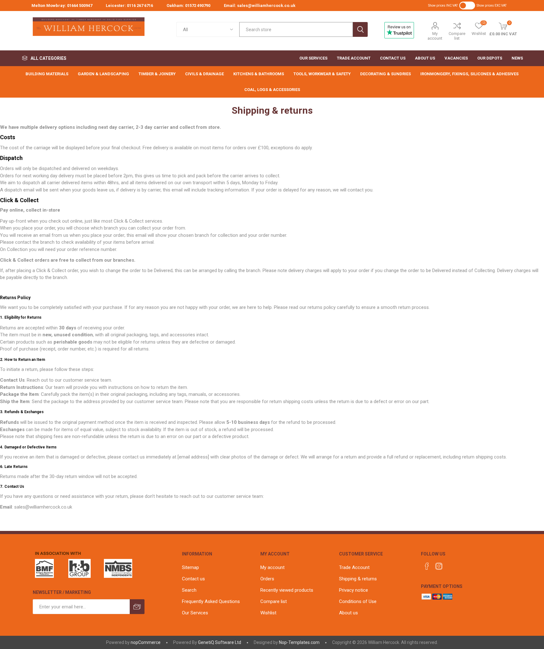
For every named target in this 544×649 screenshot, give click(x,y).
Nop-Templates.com (299, 642)
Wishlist (268, 613)
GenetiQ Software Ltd (219, 642)
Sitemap (190, 567)
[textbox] (296, 29)
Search (360, 29)
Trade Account (354, 567)
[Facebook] (427, 566)
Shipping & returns (358, 579)
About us (348, 613)
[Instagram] (439, 566)
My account (435, 36)
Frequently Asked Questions (211, 601)
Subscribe (137, 606)
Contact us (193, 579)
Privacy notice (353, 590)
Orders (267, 579)
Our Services (195, 613)
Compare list (457, 36)
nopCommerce (146, 642)
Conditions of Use (358, 601)
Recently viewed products (286, 590)
